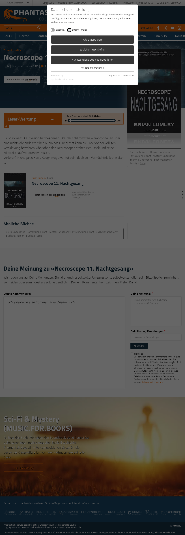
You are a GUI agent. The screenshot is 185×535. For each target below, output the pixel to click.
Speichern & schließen (92, 49)
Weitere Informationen (92, 67)
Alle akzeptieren (92, 39)
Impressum (114, 75)
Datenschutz (128, 75)
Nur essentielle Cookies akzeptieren (92, 59)
